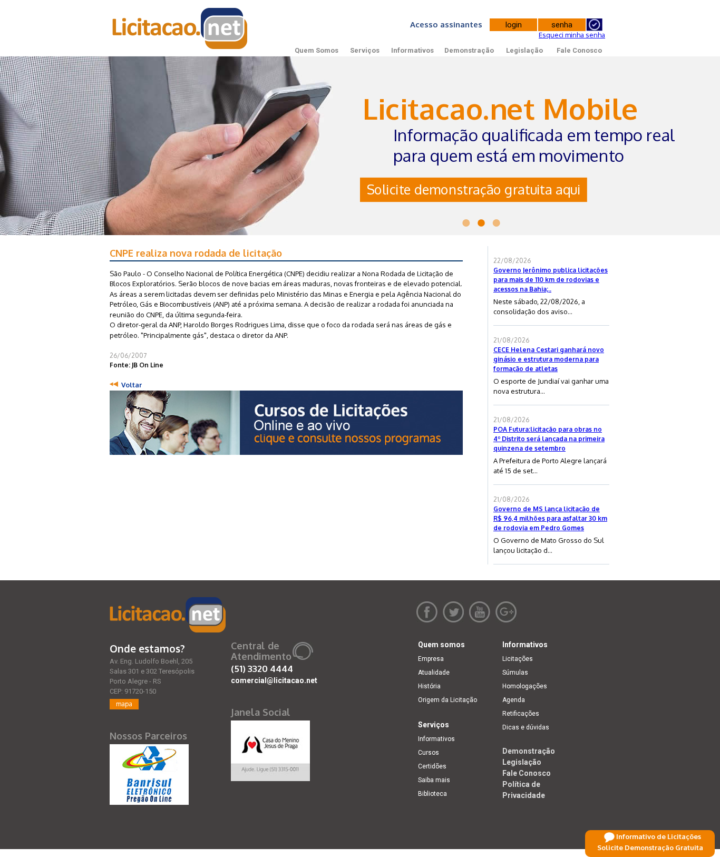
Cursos (428, 752)
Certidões (432, 766)
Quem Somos (316, 50)
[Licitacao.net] (168, 614)
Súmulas (515, 672)
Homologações (524, 686)
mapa (124, 704)
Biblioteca (432, 793)
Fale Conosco (579, 50)
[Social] (270, 748)
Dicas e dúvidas (525, 727)
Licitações (517, 659)
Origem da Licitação (447, 700)
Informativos (412, 50)
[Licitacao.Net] (180, 28)
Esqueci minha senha (572, 35)
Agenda (513, 700)
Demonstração (469, 50)
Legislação (524, 50)
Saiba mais (434, 780)
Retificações (520, 713)
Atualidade (434, 672)
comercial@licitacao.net (274, 680)
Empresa (431, 659)
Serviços (365, 50)
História (429, 686)
